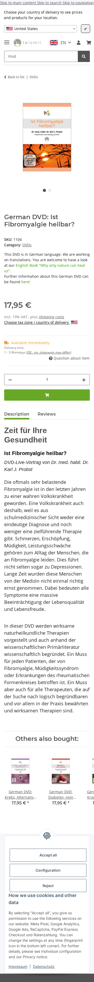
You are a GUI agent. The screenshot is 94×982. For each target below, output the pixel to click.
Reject (48, 885)
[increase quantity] (84, 379)
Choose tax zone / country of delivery (37, 322)
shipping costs (51, 316)
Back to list (16, 77)
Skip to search (50, 2)
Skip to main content (18, 2)
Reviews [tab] (47, 414)
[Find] (84, 56)
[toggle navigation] (6, 40)
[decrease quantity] (10, 379)
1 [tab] (44, 190)
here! (25, 281)
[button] (78, 42)
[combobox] (40, 28)
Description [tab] (16, 414)
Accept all (48, 855)
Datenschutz (44, 966)
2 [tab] (49, 190)
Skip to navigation (78, 2)
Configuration (48, 870)
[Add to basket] (8, 91)
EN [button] (63, 43)
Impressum (18, 966)
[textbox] (40, 28)
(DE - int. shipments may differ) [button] (48, 352)
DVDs (27, 244)
